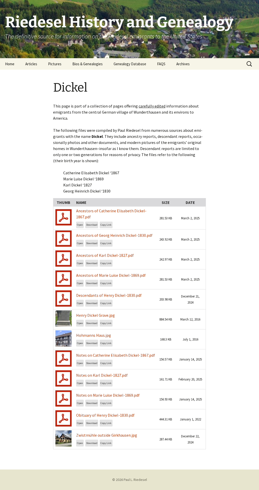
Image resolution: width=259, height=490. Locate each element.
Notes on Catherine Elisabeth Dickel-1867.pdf (115, 355)
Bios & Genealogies (87, 63)
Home (9, 63)
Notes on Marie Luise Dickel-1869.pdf (108, 395)
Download (91, 224)
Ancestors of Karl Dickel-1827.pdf (105, 255)
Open (80, 224)
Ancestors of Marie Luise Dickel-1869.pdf (111, 275)
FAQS (161, 63)
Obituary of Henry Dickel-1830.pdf (105, 415)
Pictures (54, 63)
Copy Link (106, 224)
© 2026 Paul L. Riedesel (129, 479)
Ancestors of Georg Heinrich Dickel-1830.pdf (114, 235)
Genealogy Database (130, 63)
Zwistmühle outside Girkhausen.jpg (106, 435)
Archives (183, 63)
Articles (31, 63)
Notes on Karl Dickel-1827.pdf (102, 375)
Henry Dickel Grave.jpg (95, 315)
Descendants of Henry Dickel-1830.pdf (109, 295)
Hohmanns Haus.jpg (93, 335)
